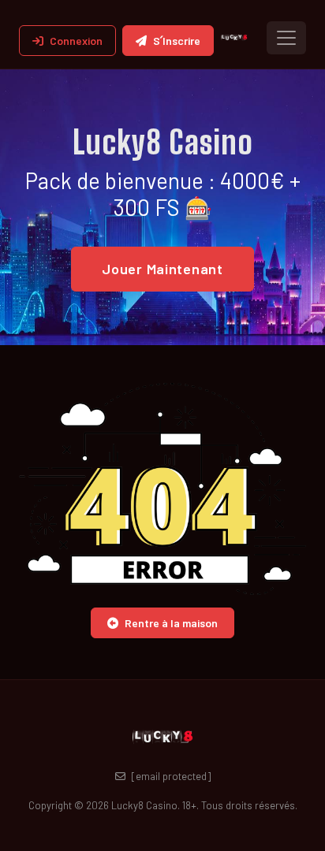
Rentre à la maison (171, 623)
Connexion (76, 40)
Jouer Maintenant (162, 268)
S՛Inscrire (176, 40)
